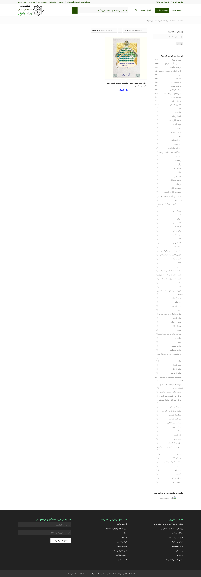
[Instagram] (58, 553)
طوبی (179, 342)
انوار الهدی (177, 124)
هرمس (178, 473)
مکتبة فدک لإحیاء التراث (171, 410)
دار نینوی (177, 144)
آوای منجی (177, 230)
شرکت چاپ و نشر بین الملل (169, 333)
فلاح (179, 360)
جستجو (179, 43)
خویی (179, 136)
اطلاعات (178, 112)
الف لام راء (176, 116)
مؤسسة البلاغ (176, 188)
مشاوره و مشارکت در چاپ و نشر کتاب (168, 523)
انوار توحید (177, 258)
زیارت (179, 164)
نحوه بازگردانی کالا (176, 537)
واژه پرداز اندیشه (174, 442)
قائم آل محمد (176, 372)
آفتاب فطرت (176, 222)
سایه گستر (177, 318)
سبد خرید (32, 2)
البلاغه (179, 238)
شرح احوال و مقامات (172, 93)
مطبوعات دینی (175, 406)
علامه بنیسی (176, 346)
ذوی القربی (176, 306)
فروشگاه (166, 20)
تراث (179, 282)
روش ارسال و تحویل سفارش (172, 528)
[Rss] (24, 553)
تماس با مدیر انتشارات (174, 559)
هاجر (179, 214)
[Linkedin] (30, 553)
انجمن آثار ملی (175, 120)
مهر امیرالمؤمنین (174, 418)
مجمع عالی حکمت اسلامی (170, 391)
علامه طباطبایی (175, 180)
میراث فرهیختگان (174, 422)
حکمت (178, 286)
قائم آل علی (176, 368)
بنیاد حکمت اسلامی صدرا (171, 270)
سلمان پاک (177, 326)
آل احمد (178, 226)
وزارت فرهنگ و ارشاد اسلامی (169, 446)
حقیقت (178, 128)
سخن (179, 465)
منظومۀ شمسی (174, 414)
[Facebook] (44, 553)
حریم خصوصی (177, 546)
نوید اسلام (177, 210)
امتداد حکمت (176, 246)
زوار (179, 310)
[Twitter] (65, 553)
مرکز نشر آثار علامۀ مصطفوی (169, 399)
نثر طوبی (177, 434)
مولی (179, 453)
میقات (178, 430)
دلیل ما (178, 156)
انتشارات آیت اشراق (173, 63)
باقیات (178, 262)
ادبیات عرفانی (175, 89)
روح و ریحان (176, 477)
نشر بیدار (177, 438)
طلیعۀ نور (177, 338)
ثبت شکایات (178, 550)
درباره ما (61, 2)
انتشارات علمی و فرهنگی (171, 250)
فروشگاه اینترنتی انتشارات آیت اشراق (78, 2)
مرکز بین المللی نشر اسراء (170, 395)
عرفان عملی (176, 85)
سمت (179, 330)
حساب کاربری (42, 2)
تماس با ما (52, 2)
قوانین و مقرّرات (177, 541)
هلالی (67, 573)
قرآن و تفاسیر (175, 67)
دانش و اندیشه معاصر (172, 461)
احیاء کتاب (177, 234)
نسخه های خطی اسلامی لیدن (169, 203)
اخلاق (179, 74)
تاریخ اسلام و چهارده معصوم (170, 71)
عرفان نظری (176, 82)
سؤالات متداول (177, 532)
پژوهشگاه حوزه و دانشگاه (171, 278)
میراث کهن (176, 426)
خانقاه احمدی (176, 132)
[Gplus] (51, 553)
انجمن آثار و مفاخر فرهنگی (170, 254)
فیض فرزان (176, 364)
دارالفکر (178, 302)
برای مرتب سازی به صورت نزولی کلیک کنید (120, 31)
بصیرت (178, 266)
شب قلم (177, 176)
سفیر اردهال (176, 322)
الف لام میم (176, 242)
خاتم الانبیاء (176, 298)
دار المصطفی (176, 140)
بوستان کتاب (176, 457)
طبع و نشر (177, 481)
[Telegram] (37, 553)
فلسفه (178, 78)
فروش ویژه (176, 100)
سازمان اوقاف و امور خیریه (170, 313)
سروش (178, 469)
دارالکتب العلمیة (174, 148)
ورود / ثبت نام (22, 2)
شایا (179, 172)
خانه (173, 20)
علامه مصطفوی (175, 350)
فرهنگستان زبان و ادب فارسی (169, 353)
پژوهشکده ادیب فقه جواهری (169, 274)
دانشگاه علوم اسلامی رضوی (169, 152)
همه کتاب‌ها (176, 59)
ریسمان (178, 160)
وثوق (179, 218)
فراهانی (178, 184)
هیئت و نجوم (176, 97)
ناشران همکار (175, 104)
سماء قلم (177, 168)
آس (179, 108)
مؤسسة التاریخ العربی (172, 192)
